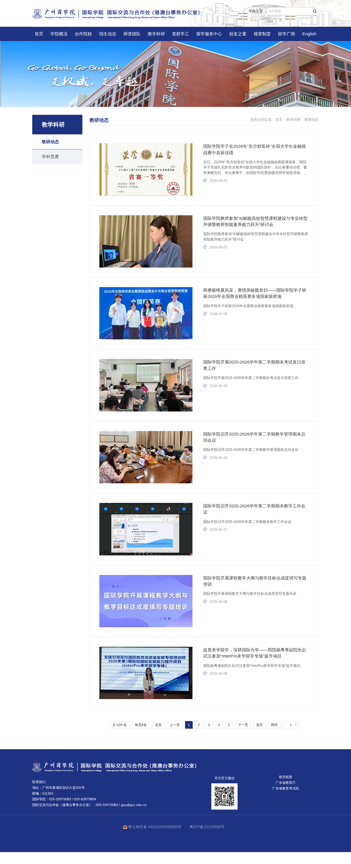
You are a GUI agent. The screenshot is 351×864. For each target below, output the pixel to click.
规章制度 (262, 34)
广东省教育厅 (286, 783)
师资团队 (132, 34)
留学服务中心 (209, 34)
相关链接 (285, 777)
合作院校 (83, 34)
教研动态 (50, 141)
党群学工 (180, 34)
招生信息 (107, 34)
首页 (39, 34)
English (309, 34)
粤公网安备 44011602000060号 (155, 827)
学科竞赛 (50, 156)
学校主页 (256, 11)
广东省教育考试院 (285, 788)
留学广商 (286, 34)
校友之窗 (237, 34)
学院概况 (59, 34)
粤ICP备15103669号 (207, 827)
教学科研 (156, 34)
